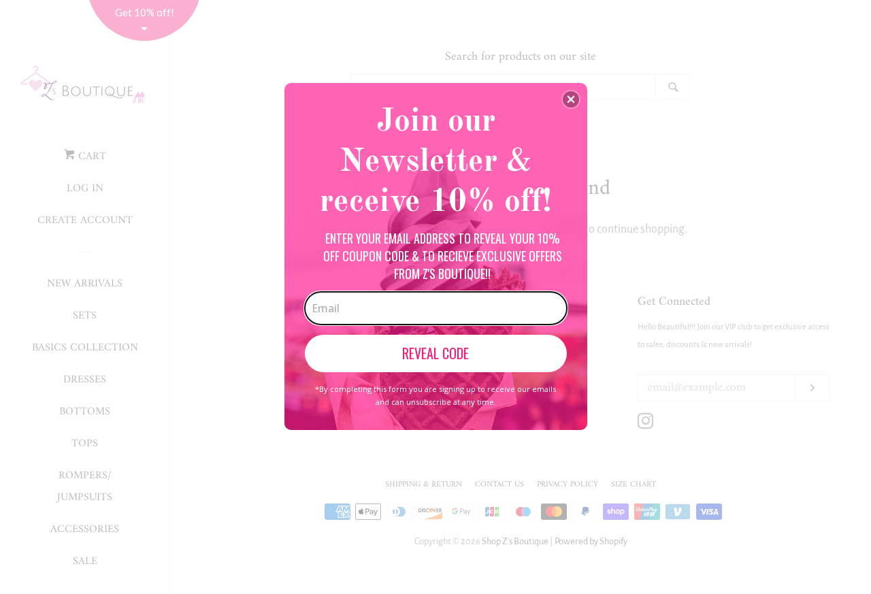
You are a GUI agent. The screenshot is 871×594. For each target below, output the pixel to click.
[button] (571, 99)
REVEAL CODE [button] (435, 353)
